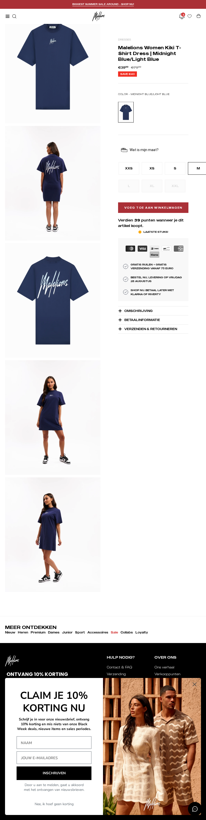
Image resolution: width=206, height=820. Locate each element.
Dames (54, 632)
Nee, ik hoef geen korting (54, 804)
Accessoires (97, 632)
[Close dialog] (194, 684)
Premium (38, 632)
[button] (13, 16)
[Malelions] (98, 16)
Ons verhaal (164, 667)
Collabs (127, 632)
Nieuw (10, 632)
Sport (80, 632)
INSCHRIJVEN (54, 773)
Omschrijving (138, 311)
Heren (23, 632)
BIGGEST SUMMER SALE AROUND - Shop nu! (103, 4)
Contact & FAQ (119, 667)
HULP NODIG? (121, 657)
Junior (67, 632)
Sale (114, 632)
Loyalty (141, 632)
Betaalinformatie (142, 320)
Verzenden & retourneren (150, 329)
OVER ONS (165, 657)
